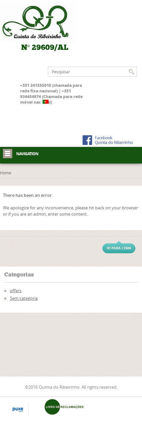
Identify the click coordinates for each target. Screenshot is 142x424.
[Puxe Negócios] (17, 409)
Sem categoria (24, 298)
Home (5, 172)
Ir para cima (119, 247)
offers (15, 291)
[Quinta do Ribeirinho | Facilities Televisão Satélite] (44, 22)
